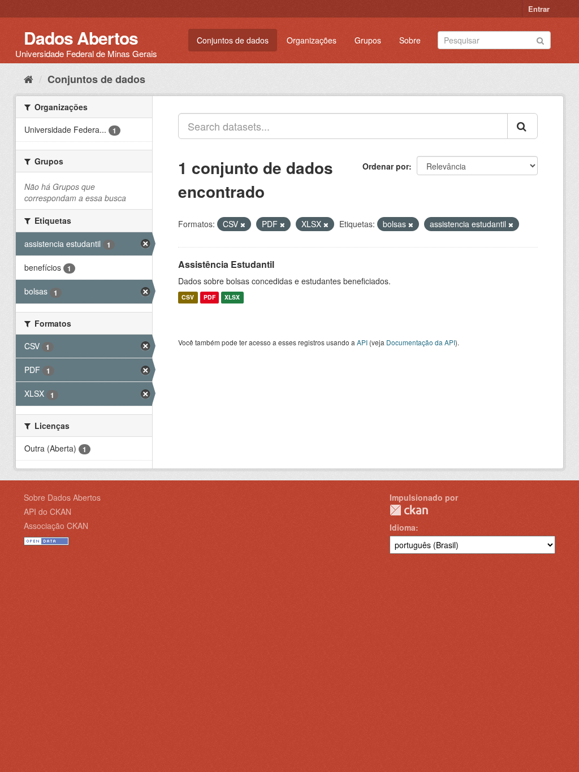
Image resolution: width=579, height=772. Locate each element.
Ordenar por (385, 166)
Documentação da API (420, 342)
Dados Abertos (81, 37)
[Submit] (540, 39)
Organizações (311, 40)
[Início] (28, 78)
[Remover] (242, 224)
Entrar (539, 8)
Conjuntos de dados (233, 40)
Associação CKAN (56, 525)
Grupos (368, 40)
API (362, 342)
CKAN (409, 510)
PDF (209, 297)
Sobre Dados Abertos (62, 497)
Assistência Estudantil (226, 264)
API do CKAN (47, 511)
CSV (188, 297)
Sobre (410, 40)
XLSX (232, 297)
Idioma (403, 527)
